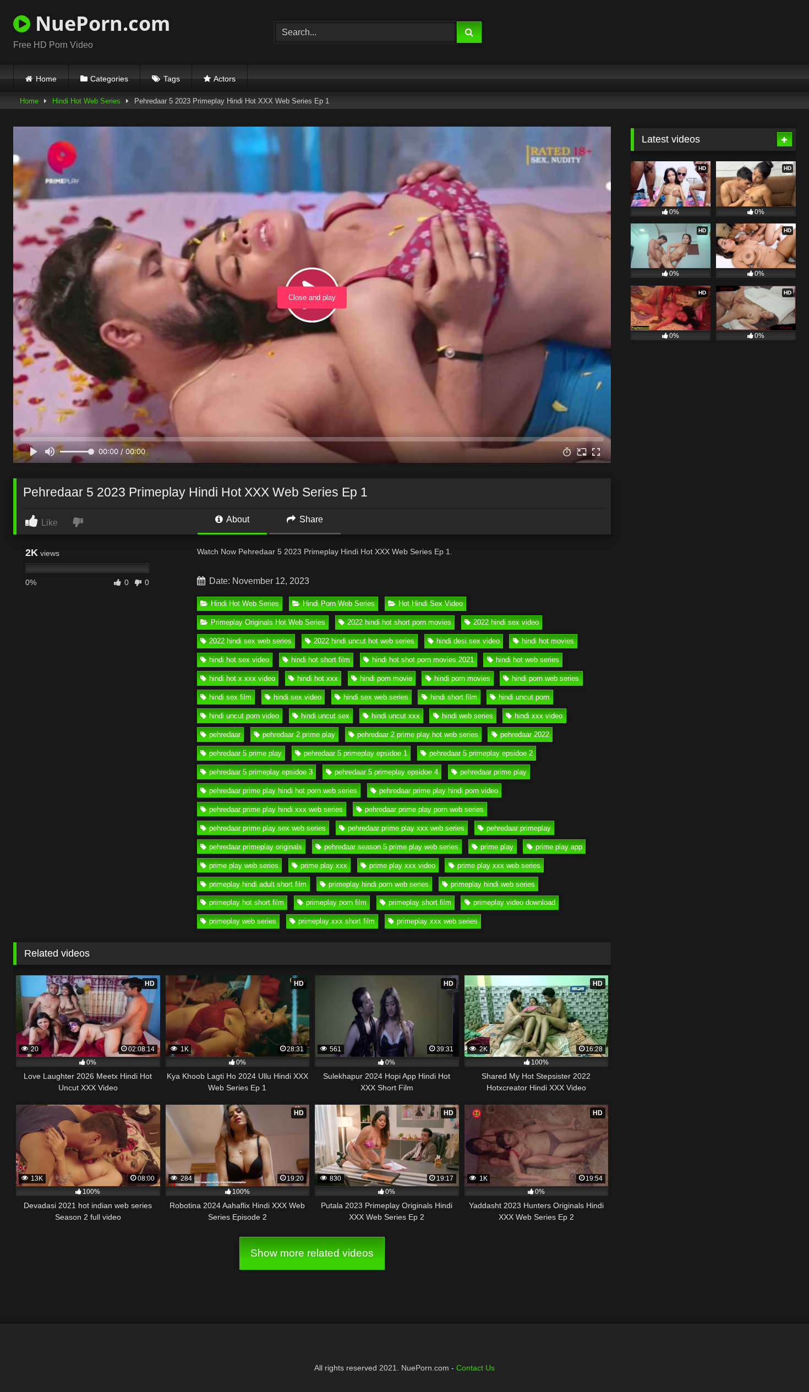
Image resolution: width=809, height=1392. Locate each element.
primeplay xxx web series (437, 921)
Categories (109, 78)
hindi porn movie (386, 678)
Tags (171, 78)
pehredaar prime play (493, 772)
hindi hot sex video (239, 660)
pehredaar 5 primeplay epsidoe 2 (481, 753)
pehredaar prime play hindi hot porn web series (283, 791)
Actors (225, 78)
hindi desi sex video (468, 641)
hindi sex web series (375, 697)
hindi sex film (230, 697)
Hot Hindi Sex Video (430, 603)
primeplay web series (242, 921)
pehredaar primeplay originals (255, 847)
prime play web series (243, 865)
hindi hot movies (548, 641)
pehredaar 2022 (524, 734)
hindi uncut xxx (395, 716)
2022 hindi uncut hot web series (364, 641)
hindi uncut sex (325, 716)
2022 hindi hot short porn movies (399, 622)
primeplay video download (514, 902)
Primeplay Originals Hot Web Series (268, 622)
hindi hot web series (527, 660)
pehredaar (224, 734)
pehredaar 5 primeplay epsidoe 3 (261, 772)
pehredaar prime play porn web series (424, 809)
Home (46, 78)
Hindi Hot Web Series (86, 101)
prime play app (558, 847)
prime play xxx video (402, 865)
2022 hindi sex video (506, 622)
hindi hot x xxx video (242, 678)
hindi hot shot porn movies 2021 (423, 660)
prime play (496, 847)
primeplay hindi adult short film (258, 884)
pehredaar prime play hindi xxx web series (276, 809)
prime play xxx (323, 865)
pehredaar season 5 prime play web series (391, 847)
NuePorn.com (100, 23)
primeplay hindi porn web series (379, 884)
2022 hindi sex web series (250, 641)
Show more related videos (312, 1253)
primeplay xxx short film (336, 921)
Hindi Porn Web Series (339, 603)
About (237, 519)
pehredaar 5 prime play (245, 753)
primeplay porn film (336, 902)
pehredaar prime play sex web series (267, 828)
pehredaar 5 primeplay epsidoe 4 (386, 772)
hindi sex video (297, 697)
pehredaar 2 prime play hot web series (417, 734)
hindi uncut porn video (244, 716)
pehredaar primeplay (519, 828)
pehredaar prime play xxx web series (406, 828)
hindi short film (453, 697)
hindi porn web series (545, 678)
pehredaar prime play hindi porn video (438, 791)
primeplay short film (420, 902)
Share (310, 519)
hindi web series (467, 716)
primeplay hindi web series (493, 884)
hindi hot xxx (317, 678)
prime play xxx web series (498, 865)
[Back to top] (775, 1359)
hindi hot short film (320, 660)
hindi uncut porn (524, 697)
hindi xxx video (538, 716)
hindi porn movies (462, 678)
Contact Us (475, 1367)
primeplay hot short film (246, 902)
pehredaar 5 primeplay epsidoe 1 (355, 753)
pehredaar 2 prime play (299, 734)
